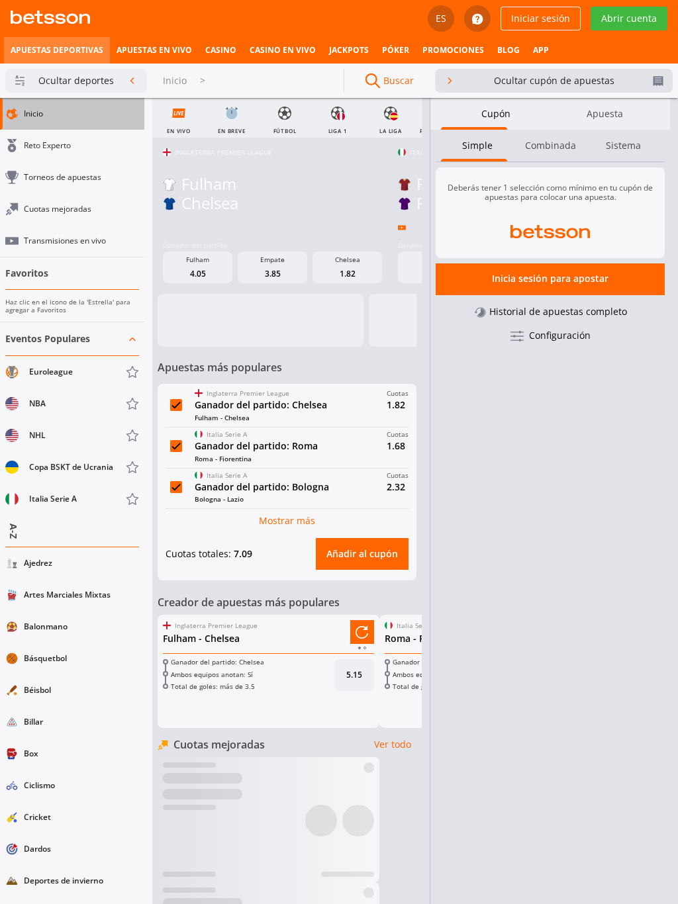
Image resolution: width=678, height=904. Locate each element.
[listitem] (57, 50)
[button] (72, 419)
